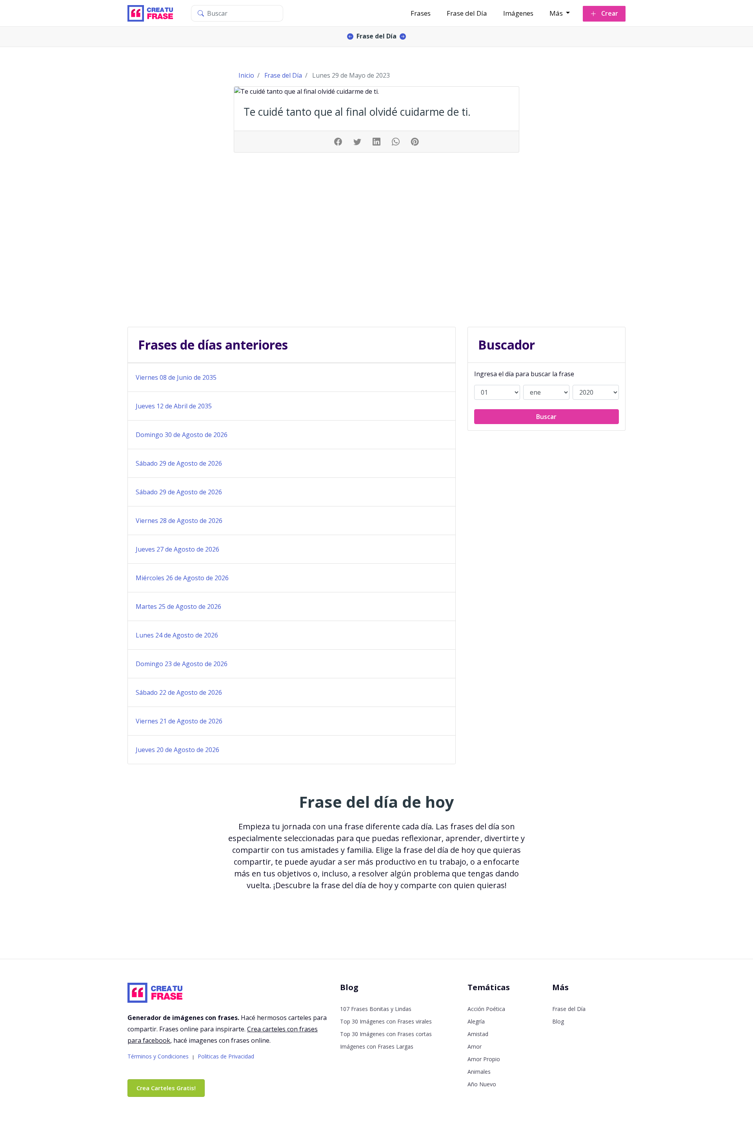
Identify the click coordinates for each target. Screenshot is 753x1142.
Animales (479, 1071)
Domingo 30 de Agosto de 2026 (181, 434)
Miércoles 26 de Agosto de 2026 (182, 578)
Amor (474, 1046)
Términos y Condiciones (158, 1056)
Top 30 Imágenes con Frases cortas (386, 1034)
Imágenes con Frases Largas (376, 1046)
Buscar (546, 416)
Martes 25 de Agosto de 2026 (178, 606)
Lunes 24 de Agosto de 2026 (177, 635)
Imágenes (518, 13)
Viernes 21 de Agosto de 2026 (179, 721)
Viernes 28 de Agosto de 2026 (179, 520)
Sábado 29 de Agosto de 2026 (179, 463)
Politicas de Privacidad (226, 1056)
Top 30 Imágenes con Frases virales (386, 1021)
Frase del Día (467, 13)
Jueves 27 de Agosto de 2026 (177, 549)
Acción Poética (486, 1009)
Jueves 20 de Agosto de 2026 (177, 749)
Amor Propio (483, 1059)
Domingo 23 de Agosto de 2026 (181, 663)
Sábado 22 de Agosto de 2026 (179, 692)
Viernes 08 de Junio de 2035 (176, 377)
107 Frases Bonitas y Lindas (375, 1009)
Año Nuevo (481, 1084)
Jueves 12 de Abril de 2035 (174, 406)
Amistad (477, 1034)
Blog (558, 1021)
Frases (421, 13)
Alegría (476, 1021)
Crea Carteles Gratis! (166, 1088)
